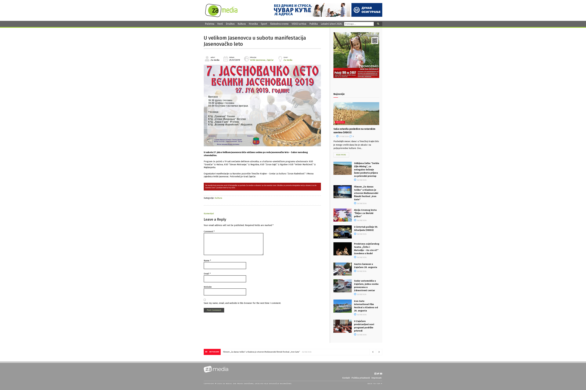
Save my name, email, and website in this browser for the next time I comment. (242, 303)
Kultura (242, 23)
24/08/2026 (361, 315)
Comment (209, 231)
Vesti (220, 23)
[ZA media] (221, 16)
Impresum (376, 378)
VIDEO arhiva (299, 23)
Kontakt (346, 378)
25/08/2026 (361, 271)
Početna (209, 23)
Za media (288, 60)
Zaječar (270, 60)
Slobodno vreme (279, 23)
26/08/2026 (361, 180)
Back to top (374, 384)
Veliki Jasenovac (258, 60)
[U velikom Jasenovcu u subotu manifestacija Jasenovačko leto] (262, 105)
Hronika (253, 23)
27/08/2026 (344, 137)
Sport (264, 23)
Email (207, 273)
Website (208, 287)
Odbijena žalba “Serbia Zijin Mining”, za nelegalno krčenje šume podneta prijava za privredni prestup (366, 169)
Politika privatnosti (360, 378)
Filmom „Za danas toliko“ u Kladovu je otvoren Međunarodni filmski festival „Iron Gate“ (366, 193)
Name (207, 260)
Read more (341, 155)
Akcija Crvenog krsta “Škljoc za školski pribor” (365, 213)
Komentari (209, 213)
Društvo (230, 23)
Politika (313, 23)
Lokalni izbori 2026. (331, 23)
